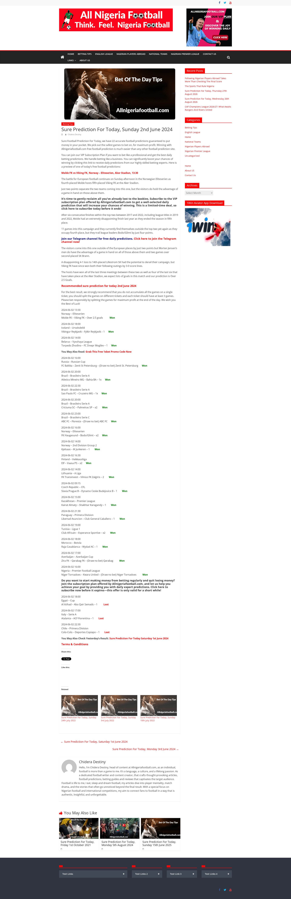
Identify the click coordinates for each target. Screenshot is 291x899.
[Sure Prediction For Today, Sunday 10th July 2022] (158, 705)
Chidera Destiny (74, 134)
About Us (85, 60)
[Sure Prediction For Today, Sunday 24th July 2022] (79, 705)
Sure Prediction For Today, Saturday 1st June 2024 (94, 741)
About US (189, 170)
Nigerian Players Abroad (131, 54)
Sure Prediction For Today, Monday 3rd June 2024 (145, 749)
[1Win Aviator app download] (207, 209)
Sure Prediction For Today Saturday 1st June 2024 (138, 638)
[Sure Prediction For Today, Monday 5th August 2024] (119, 819)
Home (71, 54)
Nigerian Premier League (185, 54)
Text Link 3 (182, 874)
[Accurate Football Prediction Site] (62, 57)
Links (71, 60)
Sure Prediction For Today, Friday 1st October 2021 (77, 843)
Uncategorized (192, 155)
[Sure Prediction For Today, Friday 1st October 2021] (79, 819)
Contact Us (209, 54)
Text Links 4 (217, 874)
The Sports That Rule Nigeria (199, 86)
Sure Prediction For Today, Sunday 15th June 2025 (159, 843)
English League (104, 54)
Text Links (93, 874)
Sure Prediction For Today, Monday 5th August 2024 (118, 843)
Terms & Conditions (74, 644)
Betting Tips (85, 54)
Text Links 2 (147, 874)
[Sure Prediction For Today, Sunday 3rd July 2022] (119, 705)
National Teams (158, 54)
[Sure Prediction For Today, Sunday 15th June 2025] (160, 819)
